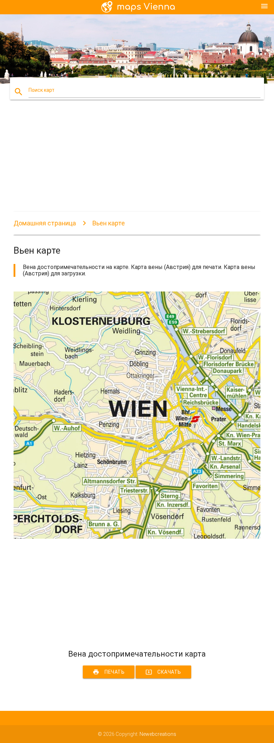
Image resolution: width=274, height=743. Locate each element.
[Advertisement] (137, 162)
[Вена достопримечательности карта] (137, 537)
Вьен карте (108, 223)
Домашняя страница (45, 223)
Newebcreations (157, 734)
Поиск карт (42, 90)
